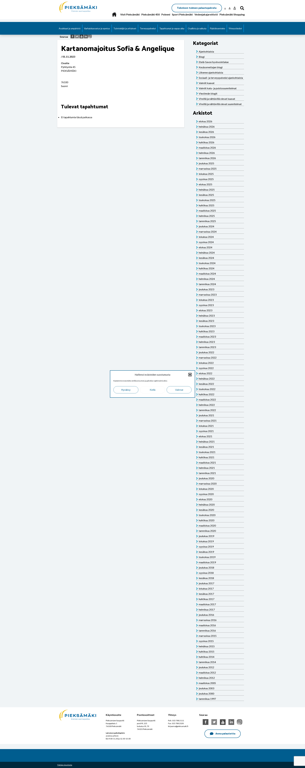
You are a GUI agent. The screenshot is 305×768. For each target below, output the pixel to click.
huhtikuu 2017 (206, 598)
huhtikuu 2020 (206, 520)
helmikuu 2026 (207, 152)
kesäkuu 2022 (206, 383)
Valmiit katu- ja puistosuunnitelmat (218, 88)
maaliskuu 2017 (207, 604)
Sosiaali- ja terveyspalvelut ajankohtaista (221, 77)
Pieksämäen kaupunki (71, 1)
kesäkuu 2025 (206, 194)
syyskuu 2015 (206, 640)
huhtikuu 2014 (206, 656)
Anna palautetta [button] (225, 734)
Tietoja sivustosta (64, 765)
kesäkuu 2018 (206, 577)
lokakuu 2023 (206, 299)
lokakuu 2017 (206, 588)
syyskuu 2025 (206, 179)
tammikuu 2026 (207, 158)
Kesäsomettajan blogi (211, 67)
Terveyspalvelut (148, 28)
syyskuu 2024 (206, 242)
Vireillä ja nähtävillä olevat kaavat (217, 98)
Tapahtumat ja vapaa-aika (171, 28)
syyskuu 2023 (206, 305)
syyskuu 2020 (206, 494)
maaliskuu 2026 (207, 147)
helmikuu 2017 (207, 609)
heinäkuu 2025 (207, 189)
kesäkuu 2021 (206, 446)
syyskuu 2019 (206, 546)
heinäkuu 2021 (207, 441)
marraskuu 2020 (208, 483)
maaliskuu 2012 (207, 672)
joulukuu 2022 (206, 352)
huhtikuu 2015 (206, 651)
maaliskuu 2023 (207, 336)
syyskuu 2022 (206, 368)
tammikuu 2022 (207, 410)
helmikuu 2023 (207, 341)
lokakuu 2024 (206, 236)
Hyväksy (126, 389)
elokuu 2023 (205, 310)
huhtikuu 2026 (206, 142)
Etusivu (114, 14)
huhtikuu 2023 (206, 331)
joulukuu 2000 (206, 693)
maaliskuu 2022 (207, 399)
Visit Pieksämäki (130, 14)
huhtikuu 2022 (206, 394)
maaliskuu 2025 (207, 210)
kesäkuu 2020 (206, 509)
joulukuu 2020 (206, 478)
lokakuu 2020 (206, 488)
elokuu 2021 (205, 436)
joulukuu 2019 (206, 536)
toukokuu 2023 (207, 326)
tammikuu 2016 (207, 630)
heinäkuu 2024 (207, 252)
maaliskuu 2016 (207, 625)
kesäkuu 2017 (206, 593)
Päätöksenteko (217, 28)
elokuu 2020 (205, 499)
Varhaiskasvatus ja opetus (97, 28)
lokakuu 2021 (206, 425)
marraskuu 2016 (208, 619)
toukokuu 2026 (207, 137)
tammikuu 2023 (207, 347)
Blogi (202, 56)
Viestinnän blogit (208, 93)
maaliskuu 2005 (207, 682)
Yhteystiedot (235, 28)
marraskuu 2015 (208, 635)
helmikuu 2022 (207, 404)
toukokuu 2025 (207, 200)
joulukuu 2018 (206, 567)
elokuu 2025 (205, 184)
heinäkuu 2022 (207, 378)
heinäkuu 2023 (207, 315)
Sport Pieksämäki (182, 14)
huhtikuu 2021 (206, 457)
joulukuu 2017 (206, 583)
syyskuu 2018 (206, 572)
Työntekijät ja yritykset (124, 28)
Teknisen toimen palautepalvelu (197, 8)
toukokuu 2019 (207, 557)
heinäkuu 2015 (207, 646)
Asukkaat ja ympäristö (70, 28)
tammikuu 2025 (207, 221)
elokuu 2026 (205, 121)
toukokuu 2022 (207, 389)
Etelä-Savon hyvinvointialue (214, 61)
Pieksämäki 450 (150, 14)
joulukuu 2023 (206, 289)
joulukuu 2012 (206, 667)
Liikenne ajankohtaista (211, 72)
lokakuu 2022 (206, 362)
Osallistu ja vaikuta (197, 28)
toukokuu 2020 (207, 515)
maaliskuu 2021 (207, 462)
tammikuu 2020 (207, 530)
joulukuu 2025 (206, 163)
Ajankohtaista (206, 51)
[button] (190, 374)
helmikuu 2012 (207, 677)
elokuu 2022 (205, 373)
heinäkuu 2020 (207, 504)
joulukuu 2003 (206, 688)
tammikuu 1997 (207, 698)
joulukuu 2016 (206, 614)
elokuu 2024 (205, 247)
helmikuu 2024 (207, 278)
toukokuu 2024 (207, 263)
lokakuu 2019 (206, 541)
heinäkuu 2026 (207, 126)
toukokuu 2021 (207, 452)
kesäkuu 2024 (206, 257)
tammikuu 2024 (207, 284)
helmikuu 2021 (207, 467)
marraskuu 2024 (208, 231)
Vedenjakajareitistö (206, 14)
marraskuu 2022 (208, 357)
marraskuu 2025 (208, 168)
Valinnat (179, 389)
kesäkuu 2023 (206, 320)
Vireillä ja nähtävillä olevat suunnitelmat (220, 103)
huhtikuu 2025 (206, 205)
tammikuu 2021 (207, 473)
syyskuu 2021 (206, 431)
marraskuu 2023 (208, 294)
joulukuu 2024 (206, 226)
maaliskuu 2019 (207, 562)
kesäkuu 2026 (206, 131)
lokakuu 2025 (206, 173)
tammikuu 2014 (207, 661)
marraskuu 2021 (208, 420)
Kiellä (152, 389)
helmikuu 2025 (207, 215)
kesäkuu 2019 (206, 551)
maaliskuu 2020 (207, 525)
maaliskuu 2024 (207, 273)
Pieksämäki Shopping (232, 14)
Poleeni (165, 14)
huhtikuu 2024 (206, 268)
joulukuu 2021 (206, 415)
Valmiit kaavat (206, 82)
